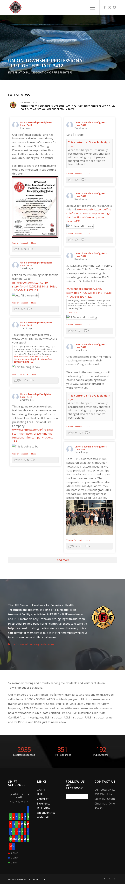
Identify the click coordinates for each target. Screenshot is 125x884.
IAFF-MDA (43, 808)
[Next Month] (28, 795)
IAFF (39, 794)
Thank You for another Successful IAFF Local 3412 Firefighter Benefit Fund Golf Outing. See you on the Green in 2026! (68, 108)
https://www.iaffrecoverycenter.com (31, 644)
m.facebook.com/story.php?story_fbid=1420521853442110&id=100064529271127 (89, 292)
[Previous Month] (10, 795)
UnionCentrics (46, 812)
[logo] (15, 7)
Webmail (43, 817)
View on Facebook (20, 243)
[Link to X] (109, 7)
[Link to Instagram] (114, 7)
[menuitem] (90, 7)
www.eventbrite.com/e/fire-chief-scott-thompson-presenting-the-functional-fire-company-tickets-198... (89, 215)
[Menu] (90, 7)
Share (33, 243)
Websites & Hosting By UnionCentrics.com (26, 879)
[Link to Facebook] (104, 7)
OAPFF (41, 789)
